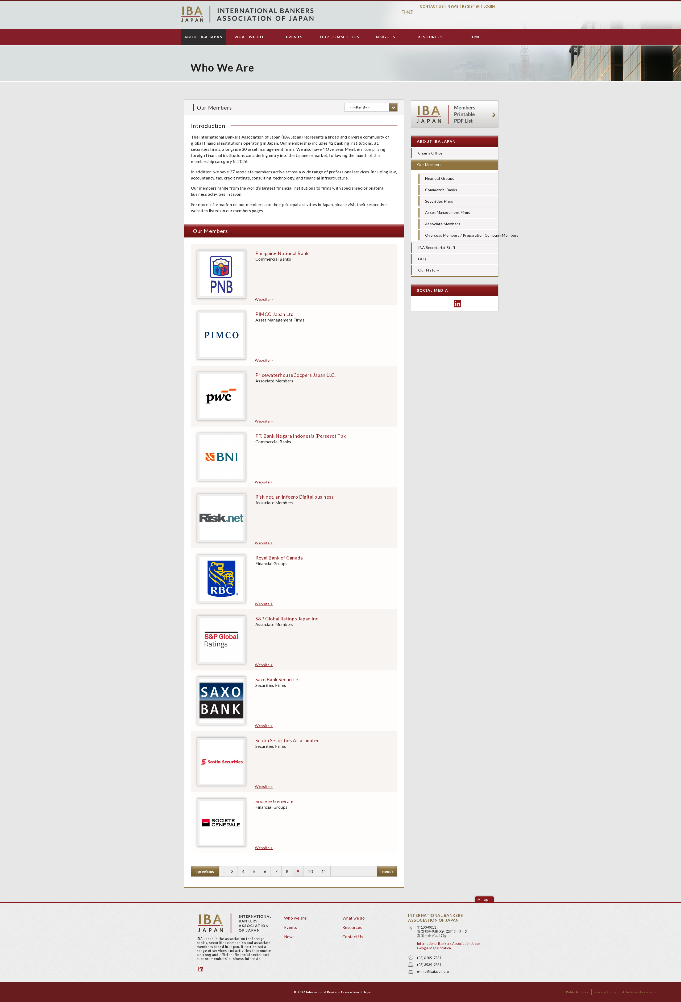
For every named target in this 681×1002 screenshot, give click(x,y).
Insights (385, 37)
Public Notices (577, 992)
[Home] (247, 14)
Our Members (429, 164)
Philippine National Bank (282, 253)
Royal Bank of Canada (279, 558)
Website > (264, 299)
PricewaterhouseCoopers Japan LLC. (295, 375)
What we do (249, 37)
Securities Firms (439, 201)
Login (489, 6)
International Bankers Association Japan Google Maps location (448, 946)
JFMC (475, 37)
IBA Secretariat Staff (436, 247)
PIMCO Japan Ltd (274, 314)
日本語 (407, 12)
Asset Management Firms (447, 212)
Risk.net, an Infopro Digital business (294, 497)
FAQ (422, 259)
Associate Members (442, 224)
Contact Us (432, 6)
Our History (428, 270)
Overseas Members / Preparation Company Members (461, 235)
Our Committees (339, 37)
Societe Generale (274, 801)
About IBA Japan (203, 37)
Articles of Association (640, 992)
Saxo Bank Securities (278, 679)
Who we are (295, 918)
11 (323, 872)
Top (485, 899)
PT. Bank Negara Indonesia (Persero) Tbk (300, 436)
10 (310, 872)
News (452, 6)
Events (294, 37)
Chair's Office (430, 153)
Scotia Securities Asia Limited (287, 740)
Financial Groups (439, 178)
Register (471, 6)
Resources (430, 37)
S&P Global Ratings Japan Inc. (287, 618)
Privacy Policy (605, 992)
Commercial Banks (441, 189)
